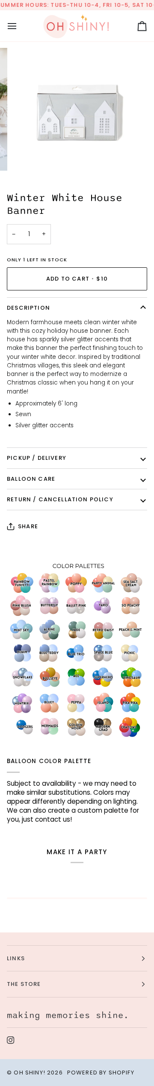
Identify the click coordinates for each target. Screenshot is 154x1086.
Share (28, 526)
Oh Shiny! (29, 1072)
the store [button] (24, 984)
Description (28, 308)
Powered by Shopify (100, 1072)
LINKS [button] (16, 958)
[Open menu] (20, 25)
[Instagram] (11, 1040)
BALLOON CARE (31, 479)
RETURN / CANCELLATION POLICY (60, 499)
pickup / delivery (36, 458)
